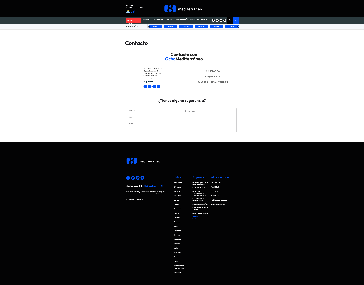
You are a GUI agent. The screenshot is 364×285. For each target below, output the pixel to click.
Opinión (177, 217)
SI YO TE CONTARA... (200, 213)
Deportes (177, 209)
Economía (177, 252)
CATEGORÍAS (132, 26)
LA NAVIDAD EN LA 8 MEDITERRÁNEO (200, 183)
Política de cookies (218, 204)
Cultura (176, 204)
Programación (216, 183)
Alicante (177, 191)
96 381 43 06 (213, 71)
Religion (177, 222)
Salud (176, 226)
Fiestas (176, 213)
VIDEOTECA (169, 19)
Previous (149, 26)
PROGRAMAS (158, 19)
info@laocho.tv (213, 76)
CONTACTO (205, 19)
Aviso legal (215, 196)
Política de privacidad (219, 200)
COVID (176, 200)
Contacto (214, 191)
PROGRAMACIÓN (181, 19)
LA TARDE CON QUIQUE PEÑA (198, 200)
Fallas (176, 261)
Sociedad (177, 231)
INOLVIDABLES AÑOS (200, 204)
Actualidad (178, 183)
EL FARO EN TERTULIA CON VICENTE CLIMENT (199, 193)
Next (238, 26)
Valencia (177, 244)
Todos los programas (200, 217)
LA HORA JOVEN (198, 188)
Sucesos (177, 235)
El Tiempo (177, 187)
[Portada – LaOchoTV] (183, 8)
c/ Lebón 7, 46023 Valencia (213, 81)
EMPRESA (177, 272)
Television (177, 239)
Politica (176, 257)
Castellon (177, 196)
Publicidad (215, 187)
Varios (176, 248)
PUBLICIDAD (194, 19)
